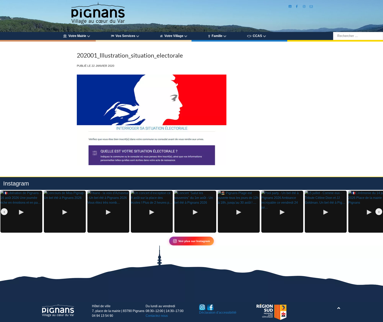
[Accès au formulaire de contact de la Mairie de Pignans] (311, 6)
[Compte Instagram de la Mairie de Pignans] (304, 6)
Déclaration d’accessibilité (217, 312)
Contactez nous (157, 315)
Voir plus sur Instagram (194, 241)
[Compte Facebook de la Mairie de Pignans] (297, 6)
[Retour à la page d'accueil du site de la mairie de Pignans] (98, 12)
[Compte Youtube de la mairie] (290, 6)
